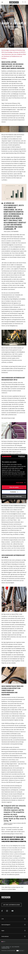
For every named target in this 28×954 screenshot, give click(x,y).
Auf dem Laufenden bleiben (11, 904)
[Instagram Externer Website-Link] (7, 911)
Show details (19, 482)
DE (3, 941)
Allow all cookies (14, 487)
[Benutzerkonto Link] (25, 2)
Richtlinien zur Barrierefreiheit (8, 950)
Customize (13, 492)
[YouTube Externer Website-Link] (12, 911)
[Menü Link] (2, 2)
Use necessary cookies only (14, 496)
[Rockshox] (14, 2)
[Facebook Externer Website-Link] (2, 911)
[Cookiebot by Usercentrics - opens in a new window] (18, 457)
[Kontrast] (18, 950)
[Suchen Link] (23, 2)
